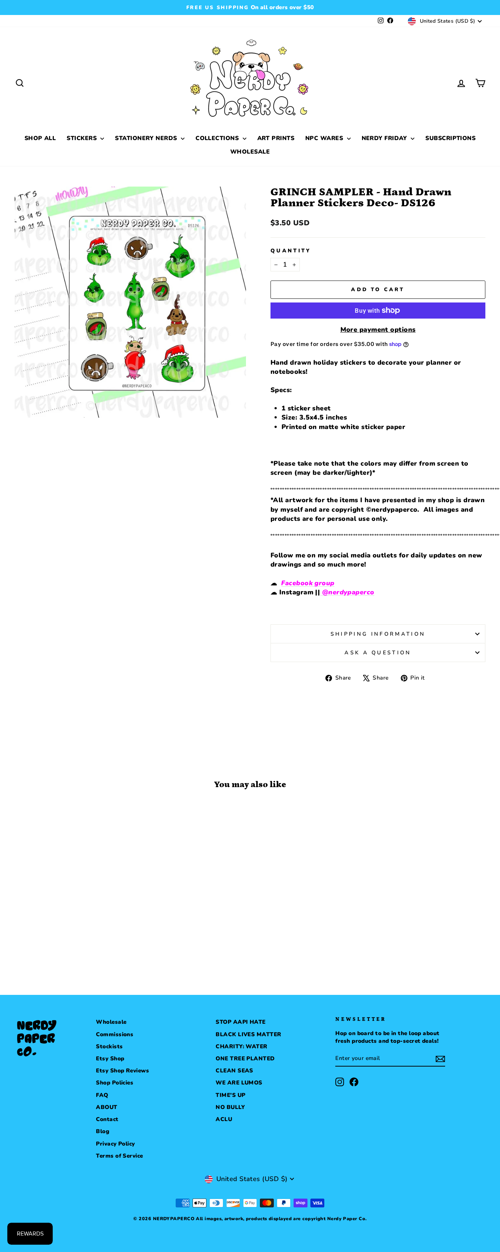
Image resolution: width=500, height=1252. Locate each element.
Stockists (109, 1046)
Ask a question (377, 652)
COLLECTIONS (217, 138)
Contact (107, 1119)
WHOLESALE (250, 152)
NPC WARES (325, 138)
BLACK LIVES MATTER (248, 1034)
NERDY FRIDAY (385, 138)
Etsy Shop (110, 1058)
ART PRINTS (276, 138)
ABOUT (106, 1107)
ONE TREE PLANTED (245, 1058)
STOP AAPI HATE (240, 1022)
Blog (102, 1131)
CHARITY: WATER (241, 1046)
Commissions (114, 1034)
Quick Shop (70, 910)
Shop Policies (114, 1082)
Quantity (290, 250)
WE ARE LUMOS (239, 1082)
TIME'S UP (230, 1095)
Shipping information (378, 634)
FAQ (102, 1095)
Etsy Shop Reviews (122, 1070)
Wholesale (111, 1022)
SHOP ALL (40, 138)
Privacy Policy (115, 1143)
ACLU (224, 1119)
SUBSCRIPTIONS (450, 138)
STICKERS (82, 138)
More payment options (378, 329)
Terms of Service (119, 1155)
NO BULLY (230, 1107)
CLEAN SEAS (234, 1070)
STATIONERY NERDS (147, 138)
